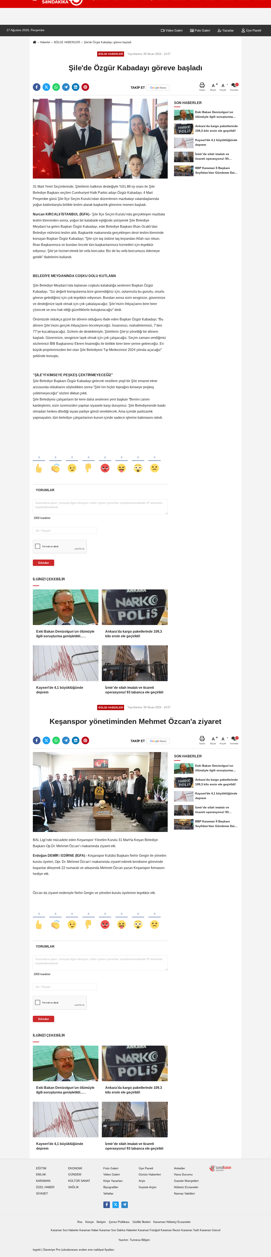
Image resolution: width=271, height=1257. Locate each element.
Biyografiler (110, 1187)
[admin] (124, 1205)
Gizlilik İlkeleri (142, 1222)
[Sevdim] (72, 461)
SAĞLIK (73, 1187)
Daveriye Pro (52, 1249)
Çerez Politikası (119, 1222)
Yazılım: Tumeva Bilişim (134, 1240)
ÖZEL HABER (45, 1187)
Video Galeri (174, 30)
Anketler (179, 1168)
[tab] (45, 490)
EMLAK (41, 1174)
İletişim (101, 1222)
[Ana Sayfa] (34, 42)
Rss (79, 1222)
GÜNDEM (74, 1174)
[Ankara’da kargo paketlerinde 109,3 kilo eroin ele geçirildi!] (134, 607)
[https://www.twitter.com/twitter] (115, 1205)
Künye (89, 1222)
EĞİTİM (41, 1168)
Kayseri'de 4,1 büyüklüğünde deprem (59, 690)
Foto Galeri (202, 30)
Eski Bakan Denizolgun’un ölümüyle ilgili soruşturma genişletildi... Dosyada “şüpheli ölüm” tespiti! (65, 634)
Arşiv (142, 1180)
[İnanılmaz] (138, 461)
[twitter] (46, 87)
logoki (37, 1249)
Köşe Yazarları (113, 1180)
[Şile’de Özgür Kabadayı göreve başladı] (100, 138)
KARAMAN (43, 1180)
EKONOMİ (75, 1168)
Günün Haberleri (150, 1174)
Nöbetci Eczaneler (186, 1187)
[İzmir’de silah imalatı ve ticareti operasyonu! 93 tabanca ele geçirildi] (134, 663)
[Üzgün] (154, 461)
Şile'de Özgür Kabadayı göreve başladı (107, 42)
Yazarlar (227, 30)
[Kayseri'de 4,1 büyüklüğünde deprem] (65, 663)
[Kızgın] (105, 461)
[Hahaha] (121, 461)
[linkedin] (75, 87)
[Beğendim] (39, 461)
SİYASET (42, 1193)
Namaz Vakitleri (184, 1193)
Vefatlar (108, 1193)
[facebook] (36, 87)
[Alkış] (55, 461)
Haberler (45, 42)
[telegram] (66, 87)
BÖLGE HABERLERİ (67, 42)
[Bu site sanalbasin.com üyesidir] (220, 1168)
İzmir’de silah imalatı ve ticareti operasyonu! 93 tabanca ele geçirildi (134, 690)
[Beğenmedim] (88, 461)
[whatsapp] (56, 87)
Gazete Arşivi (147, 1187)
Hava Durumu (183, 1174)
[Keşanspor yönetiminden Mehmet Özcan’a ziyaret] (100, 791)
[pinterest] (85, 87)
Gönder (43, 562)
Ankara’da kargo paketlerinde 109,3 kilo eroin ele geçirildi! (133, 634)
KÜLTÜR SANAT (79, 1180)
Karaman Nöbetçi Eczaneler (172, 1222)
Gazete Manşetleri (186, 1180)
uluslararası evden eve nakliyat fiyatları (88, 1249)
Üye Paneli (253, 30)
